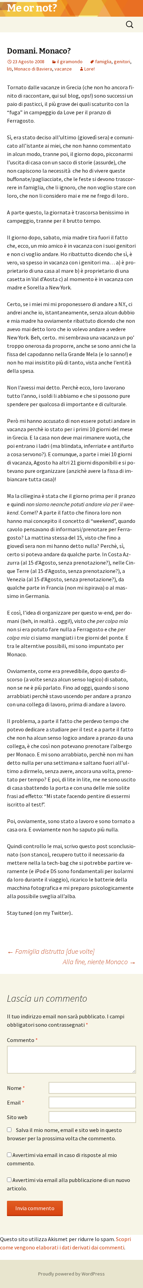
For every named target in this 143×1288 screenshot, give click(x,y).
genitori (122, 61)
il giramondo (70, 61)
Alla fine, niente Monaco (99, 961)
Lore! (89, 69)
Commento (22, 1039)
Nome (16, 1087)
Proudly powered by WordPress (71, 1274)
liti (9, 69)
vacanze (63, 69)
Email (15, 1102)
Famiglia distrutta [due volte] (50, 951)
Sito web (17, 1117)
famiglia (103, 61)
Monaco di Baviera (33, 69)
